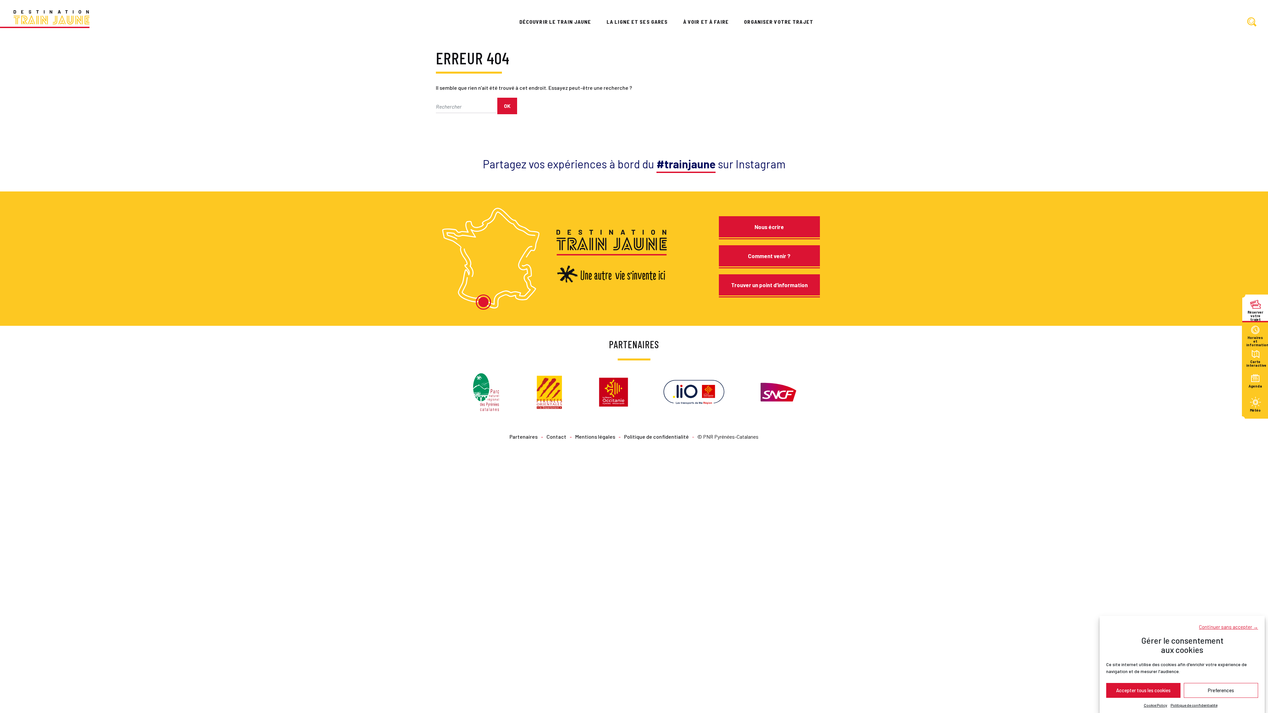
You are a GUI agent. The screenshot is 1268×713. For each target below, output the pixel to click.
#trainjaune (686, 164)
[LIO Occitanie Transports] (694, 391)
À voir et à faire (706, 21)
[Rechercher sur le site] (1252, 22)
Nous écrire (769, 226)
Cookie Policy (1155, 705)
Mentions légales (595, 436)
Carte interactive (1255, 363)
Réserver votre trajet (1255, 314)
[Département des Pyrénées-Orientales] (549, 391)
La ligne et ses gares (637, 21)
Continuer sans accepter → (1228, 626)
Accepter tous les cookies (1143, 690)
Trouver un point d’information (769, 285)
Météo (1255, 410)
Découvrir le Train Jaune (555, 21)
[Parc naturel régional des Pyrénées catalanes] (486, 391)
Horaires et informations (1255, 339)
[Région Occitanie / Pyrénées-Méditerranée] (613, 391)
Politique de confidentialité (1194, 705)
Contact (556, 436)
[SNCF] (778, 391)
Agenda (1255, 386)
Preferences (1221, 690)
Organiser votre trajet (778, 21)
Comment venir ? (769, 256)
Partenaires (524, 436)
